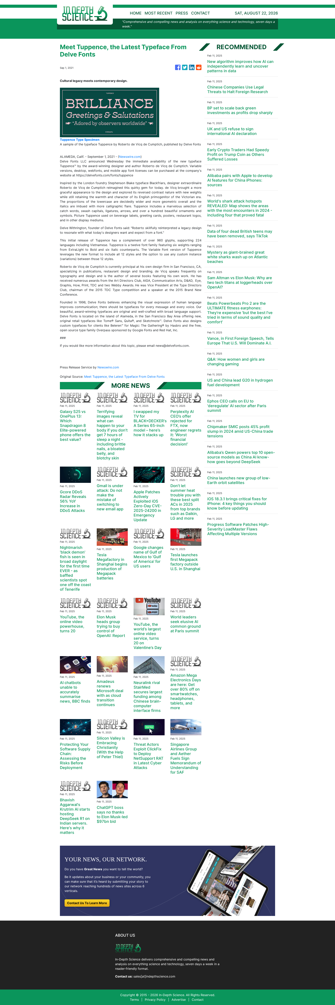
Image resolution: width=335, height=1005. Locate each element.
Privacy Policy (155, 1000)
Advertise (179, 1000)
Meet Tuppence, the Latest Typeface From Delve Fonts (125, 376)
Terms (134, 1000)
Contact (198, 1000)
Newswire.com (130, 157)
